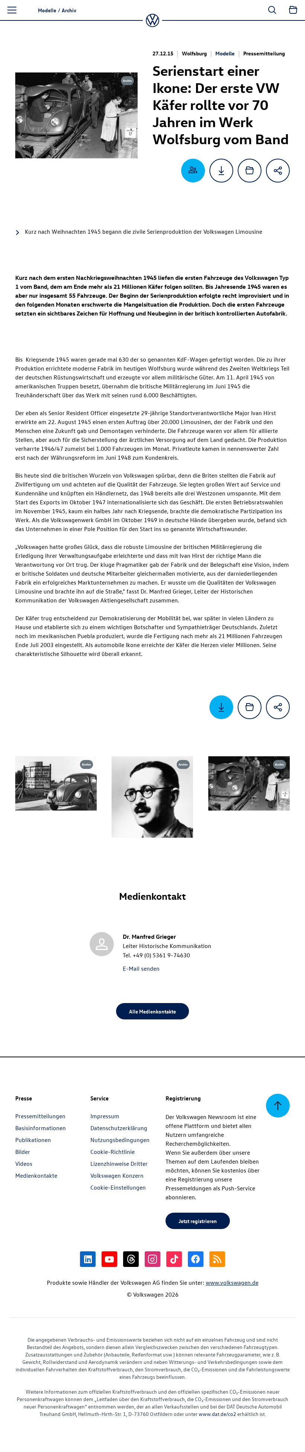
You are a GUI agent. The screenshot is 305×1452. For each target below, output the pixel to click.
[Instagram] (152, 1259)
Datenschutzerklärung (118, 1128)
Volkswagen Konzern (117, 1175)
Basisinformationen (40, 1128)
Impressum (104, 1116)
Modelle (225, 53)
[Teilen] (278, 170)
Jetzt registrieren (198, 1220)
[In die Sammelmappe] (249, 170)
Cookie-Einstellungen (118, 1187)
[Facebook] (195, 1259)
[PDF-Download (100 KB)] (221, 170)
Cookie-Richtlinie (112, 1151)
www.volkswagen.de (232, 1282)
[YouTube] (109, 1259)
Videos (23, 1163)
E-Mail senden (141, 968)
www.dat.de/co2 (217, 1413)
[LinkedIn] (88, 1259)
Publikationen (33, 1140)
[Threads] (131, 1259)
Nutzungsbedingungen (120, 1140)
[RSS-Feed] (217, 1259)
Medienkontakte (36, 1175)
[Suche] (272, 10)
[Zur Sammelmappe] (293, 10)
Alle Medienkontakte (152, 1011)
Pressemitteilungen (40, 1116)
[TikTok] (174, 1259)
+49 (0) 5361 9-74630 (161, 955)
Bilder (22, 1151)
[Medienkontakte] (193, 170)
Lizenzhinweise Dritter (119, 1163)
